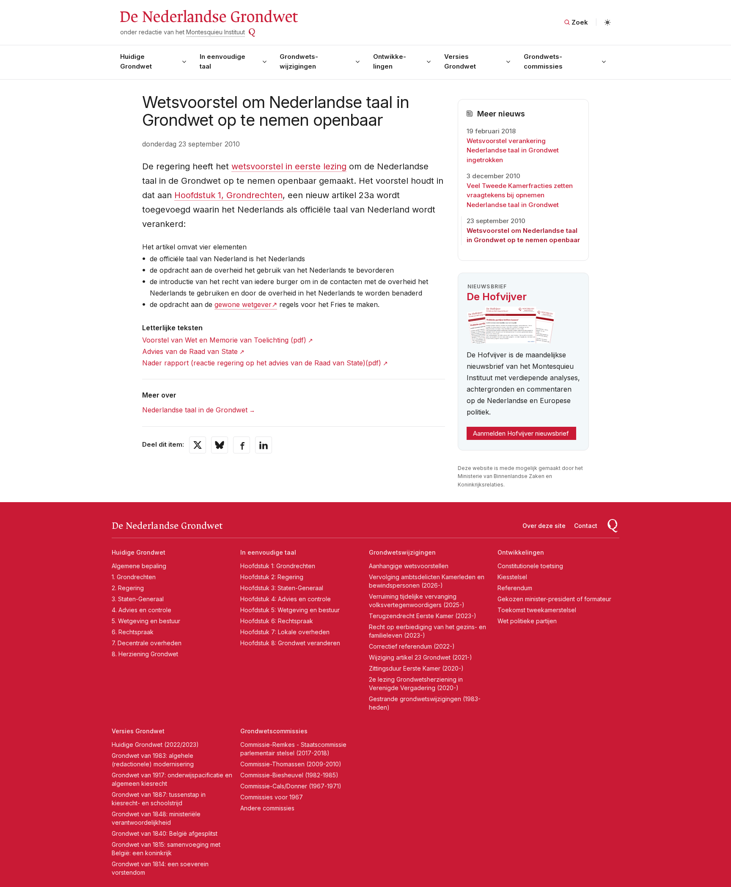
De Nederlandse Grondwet (208, 17)
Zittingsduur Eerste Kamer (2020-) (416, 668)
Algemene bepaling (139, 565)
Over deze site (544, 525)
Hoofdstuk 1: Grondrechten (277, 565)
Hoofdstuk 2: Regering (271, 576)
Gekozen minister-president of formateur (554, 598)
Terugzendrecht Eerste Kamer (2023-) (422, 615)
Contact (585, 525)
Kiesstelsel (512, 576)
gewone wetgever (243, 304)
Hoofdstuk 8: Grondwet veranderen (290, 643)
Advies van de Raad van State (190, 351)
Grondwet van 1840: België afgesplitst (164, 833)
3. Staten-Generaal (138, 598)
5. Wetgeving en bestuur (146, 620)
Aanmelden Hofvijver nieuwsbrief (521, 433)
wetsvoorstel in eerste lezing (288, 166)
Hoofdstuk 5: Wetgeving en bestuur (290, 609)
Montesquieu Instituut (215, 32)
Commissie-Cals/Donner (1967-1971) (290, 786)
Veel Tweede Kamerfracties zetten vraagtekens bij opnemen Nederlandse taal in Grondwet (520, 195)
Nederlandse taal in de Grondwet (194, 410)
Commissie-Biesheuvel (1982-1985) (289, 775)
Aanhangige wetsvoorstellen (408, 565)
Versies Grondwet (460, 61)
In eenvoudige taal (222, 61)
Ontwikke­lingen (389, 61)
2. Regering (128, 587)
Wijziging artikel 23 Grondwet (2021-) (420, 657)
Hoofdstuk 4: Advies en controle (285, 598)
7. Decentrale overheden (146, 643)
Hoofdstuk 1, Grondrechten (228, 195)
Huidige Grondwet (136, 61)
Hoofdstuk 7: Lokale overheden (285, 632)
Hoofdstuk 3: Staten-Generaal (281, 587)
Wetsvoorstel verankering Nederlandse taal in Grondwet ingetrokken (513, 150)
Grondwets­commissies (543, 61)
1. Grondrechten (134, 576)
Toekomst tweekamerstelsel (536, 609)
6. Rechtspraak (133, 632)
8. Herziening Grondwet (145, 654)
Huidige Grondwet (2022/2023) (155, 744)
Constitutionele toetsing (530, 565)
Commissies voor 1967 (271, 797)
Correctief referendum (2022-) (412, 646)
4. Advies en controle (141, 609)
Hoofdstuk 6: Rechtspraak (276, 620)
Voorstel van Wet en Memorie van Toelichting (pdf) (224, 340)
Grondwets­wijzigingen (299, 61)
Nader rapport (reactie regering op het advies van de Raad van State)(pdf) (261, 363)
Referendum (514, 587)
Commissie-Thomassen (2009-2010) (290, 764)
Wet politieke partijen (527, 620)
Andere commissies (267, 808)
